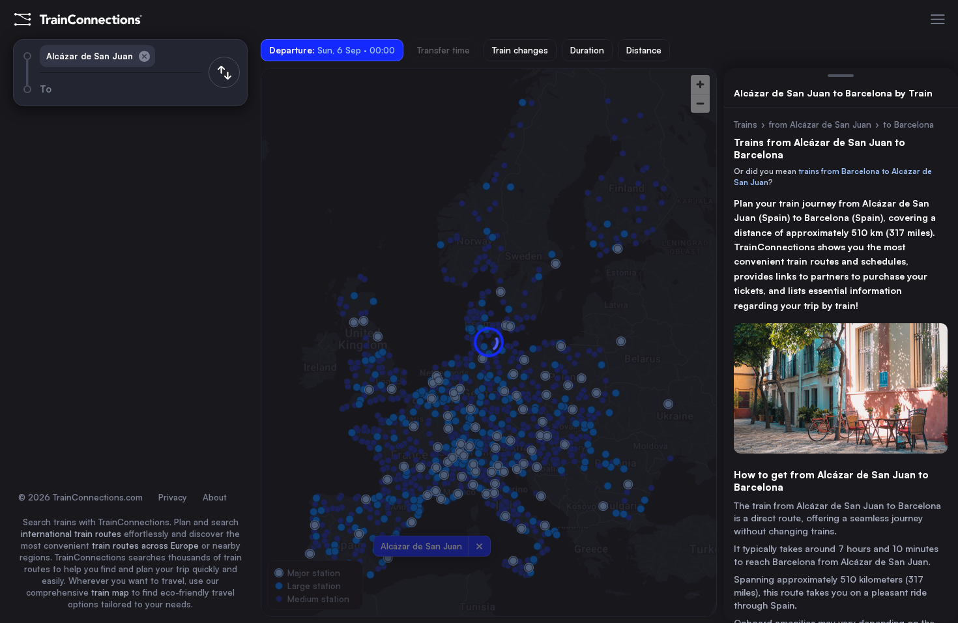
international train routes (71, 534)
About (215, 497)
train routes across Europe (145, 545)
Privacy (172, 497)
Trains (745, 124)
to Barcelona (908, 124)
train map (110, 592)
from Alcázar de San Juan (820, 124)
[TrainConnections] (78, 19)
